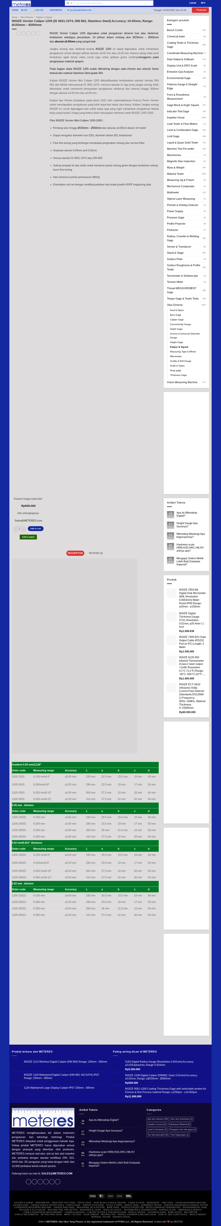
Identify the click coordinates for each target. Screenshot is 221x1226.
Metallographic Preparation (163, 1207)
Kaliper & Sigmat (44, 17)
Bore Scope (175, 1212)
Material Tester (175, 173)
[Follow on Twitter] (40, 1181)
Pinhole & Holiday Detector (182, 205)
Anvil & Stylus (177, 310)
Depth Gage (176, 329)
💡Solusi (38, 10)
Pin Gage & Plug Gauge (32, 1210)
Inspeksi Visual (175, 117)
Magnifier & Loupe (90, 1210)
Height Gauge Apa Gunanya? (187, 525)
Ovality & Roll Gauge (180, 361)
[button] (200, 10)
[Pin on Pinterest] (33, 33)
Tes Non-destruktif (158, 1135)
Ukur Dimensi (27, 17)
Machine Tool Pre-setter (180, 148)
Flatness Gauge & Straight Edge (182, 86)
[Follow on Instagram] (34, 1181)
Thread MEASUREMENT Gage (181, 290)
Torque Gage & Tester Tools (183, 298)
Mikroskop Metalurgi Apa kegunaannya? (191, 535)
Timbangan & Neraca (190, 1210)
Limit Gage (173, 136)
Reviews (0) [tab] (96, 553)
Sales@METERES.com (28, 520)
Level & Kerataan (157, 1129)
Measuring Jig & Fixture (180, 180)
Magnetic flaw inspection (181, 161)
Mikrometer (176, 356)
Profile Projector (176, 223)
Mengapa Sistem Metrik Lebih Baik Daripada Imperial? (190, 561)
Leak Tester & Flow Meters (182, 123)
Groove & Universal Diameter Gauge (185, 335)
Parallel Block (112, 1210)
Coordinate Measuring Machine (185, 53)
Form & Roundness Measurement (178, 96)
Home (15, 10)
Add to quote (28, 537)
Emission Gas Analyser (180, 71)
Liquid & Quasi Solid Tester (182, 142)
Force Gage (73, 1205)
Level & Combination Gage (182, 130)
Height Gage (176, 342)
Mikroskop (153, 1203)
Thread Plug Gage (93, 1205)
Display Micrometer (26, 1214)
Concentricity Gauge (180, 324)
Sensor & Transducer (179, 246)
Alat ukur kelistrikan (182, 1119)
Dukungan (56, 10)
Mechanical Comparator (180, 186)
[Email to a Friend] (28, 33)
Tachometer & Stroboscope (182, 275)
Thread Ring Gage (64, 1207)
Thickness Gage (178, 375)
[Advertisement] (186, 443)
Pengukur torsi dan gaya (183, 1129)
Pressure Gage (175, 217)
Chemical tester (176, 36)
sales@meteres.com (80, 10)
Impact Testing (72, 1214)
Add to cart (35, 528)
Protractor (172, 230)
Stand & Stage (175, 252)
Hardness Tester (151, 1205)
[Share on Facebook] (19, 33)
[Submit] (156, 3)
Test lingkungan (180, 1135)
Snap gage (175, 370)
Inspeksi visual (157, 1124)
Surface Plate (174, 259)
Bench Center (175, 30)
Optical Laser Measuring (181, 198)
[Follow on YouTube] (57, 1181)
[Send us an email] (46, 1181)
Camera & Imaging (75, 1212)
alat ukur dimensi (158, 1119)
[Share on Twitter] (24, 33)
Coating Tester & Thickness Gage (183, 44)
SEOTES (178, 1221)
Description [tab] (75, 553)
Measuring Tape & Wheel (183, 351)
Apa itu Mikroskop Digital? (187, 514)
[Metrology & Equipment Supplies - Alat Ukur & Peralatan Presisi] (36, 3)
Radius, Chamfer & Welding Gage (183, 238)
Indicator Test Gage (178, 111)
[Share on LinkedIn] (38, 33)
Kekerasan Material (179, 1124)
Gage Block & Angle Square (183, 105)
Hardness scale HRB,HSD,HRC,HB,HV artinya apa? (190, 547)
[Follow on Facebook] (28, 1181)
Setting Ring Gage (51, 1214)
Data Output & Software (180, 59)
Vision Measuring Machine (182, 382)
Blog (24, 10)
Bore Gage (175, 315)
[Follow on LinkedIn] (52, 1181)
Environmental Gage (179, 78)
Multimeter (173, 192)
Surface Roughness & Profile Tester (183, 267)
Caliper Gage (177, 319)
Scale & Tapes (177, 365)
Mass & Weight (175, 167)
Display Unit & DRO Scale (182, 65)
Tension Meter (175, 282)
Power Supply (175, 211)
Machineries (174, 155)
